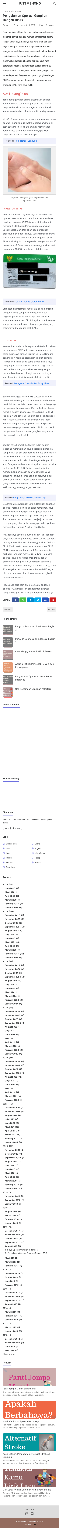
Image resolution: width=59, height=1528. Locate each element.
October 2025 (13, 923)
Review (9, 862)
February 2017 (13, 1266)
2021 (7, 1104)
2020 (7, 1146)
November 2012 (14, 1342)
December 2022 (14, 1061)
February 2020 (13, 1184)
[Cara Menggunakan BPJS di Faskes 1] (8, 655)
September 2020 (14, 1157)
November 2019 (14, 1196)
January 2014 (13, 1319)
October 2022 (13, 1069)
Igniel (34, 1524)
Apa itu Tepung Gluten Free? (29, 301)
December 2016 (14, 1273)
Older (51, 609)
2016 (7, 1269)
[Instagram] (27, 1514)
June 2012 (11, 1346)
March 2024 (12, 996)
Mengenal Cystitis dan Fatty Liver (31, 383)
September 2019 (14, 1200)
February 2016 (13, 1285)
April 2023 (11, 1042)
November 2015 (14, 1296)
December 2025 (14, 915)
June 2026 (11, 888)
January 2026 (13, 907)
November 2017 (14, 1234)
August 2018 (12, 1211)
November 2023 (14, 1015)
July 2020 (11, 1165)
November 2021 (14, 1111)
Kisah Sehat (40, 853)
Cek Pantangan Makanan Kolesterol (33, 689)
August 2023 (12, 1027)
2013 (7, 1323)
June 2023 (11, 1034)
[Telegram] (30, 599)
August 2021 (12, 1115)
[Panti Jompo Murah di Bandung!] (29, 1385)
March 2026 (12, 900)
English (38, 848)
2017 (7, 1227)
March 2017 (12, 1262)
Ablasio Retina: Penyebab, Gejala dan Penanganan (34, 665)
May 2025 (12, 942)
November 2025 (14, 919)
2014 (7, 1308)
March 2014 (12, 1312)
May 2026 (11, 892)
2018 (7, 1208)
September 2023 (14, 1023)
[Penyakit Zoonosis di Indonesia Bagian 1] (8, 642)
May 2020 (11, 1173)
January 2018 (13, 1223)
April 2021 (12, 1131)
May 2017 (11, 1258)
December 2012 (14, 1339)
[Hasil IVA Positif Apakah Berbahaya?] (29, 1417)
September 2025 (14, 927)
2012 (7, 1335)
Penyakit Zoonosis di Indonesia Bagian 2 (35, 628)
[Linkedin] (45, 599)
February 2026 (13, 903)
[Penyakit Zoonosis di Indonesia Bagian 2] (8, 630)
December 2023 (14, 1011)
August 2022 (13, 1077)
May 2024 (11, 992)
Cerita (37, 844)
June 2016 (11, 1281)
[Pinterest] (53, 599)
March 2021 (12, 1134)
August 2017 (12, 1246)
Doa (8, 848)
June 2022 (11, 1084)
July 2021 (11, 1119)
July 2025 (11, 934)
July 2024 (11, 984)
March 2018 (12, 1215)
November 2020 (14, 1150)
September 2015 (14, 1300)
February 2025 (14, 954)
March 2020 (12, 1181)
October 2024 (13, 973)
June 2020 (11, 1169)
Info (7, 853)
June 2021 (11, 1123)
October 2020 (13, 1154)
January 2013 (13, 1331)
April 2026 (11, 896)
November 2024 (14, 969)
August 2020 (13, 1161)
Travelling (10, 867)
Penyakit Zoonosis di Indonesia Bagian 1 (35, 640)
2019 (7, 1192)
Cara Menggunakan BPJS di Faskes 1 (34, 651)
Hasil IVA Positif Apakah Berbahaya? (21, 1421)
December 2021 (14, 1107)
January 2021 (13, 1142)
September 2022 (14, 1073)
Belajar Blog (11, 844)
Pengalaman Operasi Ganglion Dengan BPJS (27, 1253)
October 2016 (13, 1277)
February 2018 (13, 1219)
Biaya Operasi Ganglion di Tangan (22, 1250)
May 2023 (11, 1038)
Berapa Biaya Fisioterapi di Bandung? (29, 497)
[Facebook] (15, 599)
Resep (37, 858)
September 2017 (14, 1242)
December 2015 (14, 1292)
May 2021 (11, 1127)
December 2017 (14, 1231)
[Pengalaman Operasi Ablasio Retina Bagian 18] (8, 680)
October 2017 (13, 1238)
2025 (8, 911)
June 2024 (11, 988)
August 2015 (12, 1304)
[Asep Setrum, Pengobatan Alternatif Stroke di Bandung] (29, 1450)
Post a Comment (46, 25)
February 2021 (13, 1138)
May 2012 (11, 1350)
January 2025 (13, 957)
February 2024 (13, 1000)
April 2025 (11, 946)
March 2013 (12, 1327)
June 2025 (11, 938)
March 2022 (13, 1096)
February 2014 (13, 1316)
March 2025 (12, 950)
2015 (7, 1289)
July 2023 (11, 1030)
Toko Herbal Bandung (25, 140)
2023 (7, 1007)
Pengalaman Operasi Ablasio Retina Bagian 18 (33, 678)
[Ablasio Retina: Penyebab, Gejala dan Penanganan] (8, 667)
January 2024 (13, 1004)
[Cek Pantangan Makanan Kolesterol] (8, 692)
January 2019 (13, 1204)
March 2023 (12, 1046)
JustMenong (29, 3)
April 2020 (11, 1177)
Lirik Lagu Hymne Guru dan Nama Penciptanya (27, 1489)
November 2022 (14, 1065)
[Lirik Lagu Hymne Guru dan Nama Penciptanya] (29, 1486)
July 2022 (11, 1081)
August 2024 (12, 980)
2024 (7, 961)
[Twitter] (22, 599)
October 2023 (13, 1019)
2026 (7, 884)
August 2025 (13, 930)
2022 (7, 1057)
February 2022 (13, 1100)
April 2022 (11, 1092)
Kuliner (9, 858)
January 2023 (13, 1054)
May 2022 (11, 1088)
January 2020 (13, 1188)
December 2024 (14, 965)
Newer (7, 609)
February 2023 (13, 1050)
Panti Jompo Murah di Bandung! (19, 1388)
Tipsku (38, 862)
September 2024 (14, 977)
